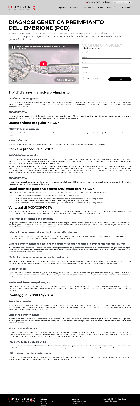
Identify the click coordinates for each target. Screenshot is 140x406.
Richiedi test (89, 8)
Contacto (125, 8)
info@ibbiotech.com (79, 401)
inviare (120, 79)
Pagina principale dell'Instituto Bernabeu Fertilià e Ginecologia (22, 8)
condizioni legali (95, 78)
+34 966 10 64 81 (93, 2)
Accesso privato (106, 8)
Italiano (106, 2)
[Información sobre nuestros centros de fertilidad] (81, 7)
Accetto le (92, 78)
